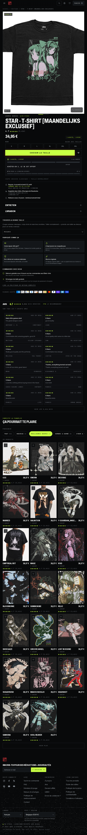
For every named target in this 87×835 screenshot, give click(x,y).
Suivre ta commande (31, 781)
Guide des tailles (73, 142)
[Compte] (64, 3)
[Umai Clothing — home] (9, 3)
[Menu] (4, 3)
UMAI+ (47, 792)
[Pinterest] (4, 786)
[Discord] (14, 786)
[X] (14, 780)
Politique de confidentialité (71, 793)
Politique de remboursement (30, 797)
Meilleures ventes (40, 434)
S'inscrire (37, 770)
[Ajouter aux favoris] (5, 445)
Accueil (6, 9)
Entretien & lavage (30, 788)
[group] (43, 63)
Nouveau (21, 434)
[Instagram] (4, 780)
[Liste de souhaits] (69, 3)
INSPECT (78, 110)
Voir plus (43, 745)
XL (50, 146)
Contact (27, 802)
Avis (46, 784)
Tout (8, 434)
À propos (48, 781)
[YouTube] (9, 786)
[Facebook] (9, 780)
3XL (75, 146)
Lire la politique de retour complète (19, 285)
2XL (62, 146)
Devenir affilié (50, 788)
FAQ (25, 784)
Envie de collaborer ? (53, 796)
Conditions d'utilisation (74, 798)
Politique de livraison (73, 788)
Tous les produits (72, 781)
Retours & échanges (31, 792)
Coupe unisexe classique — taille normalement (27, 179)
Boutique (14, 9)
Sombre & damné (63, 434)
